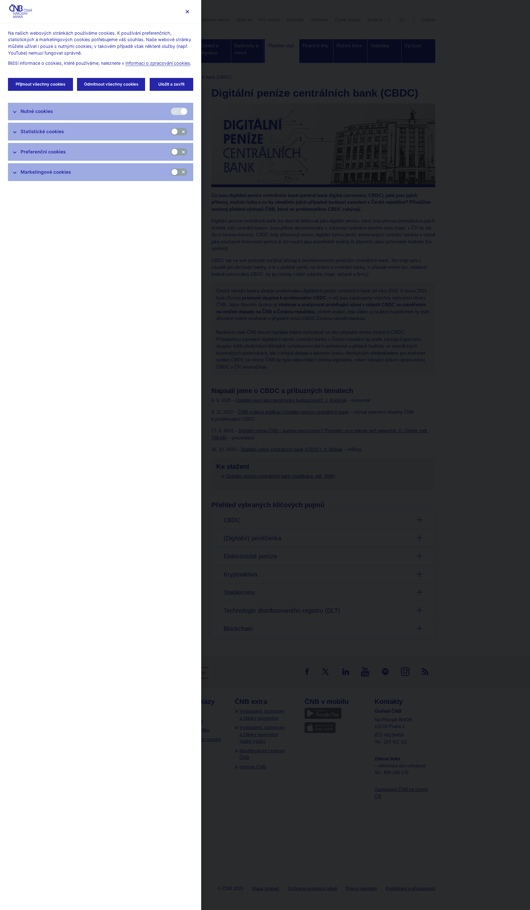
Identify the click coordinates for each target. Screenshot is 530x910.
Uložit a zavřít (171, 84)
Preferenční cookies (43, 152)
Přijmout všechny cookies (40, 84)
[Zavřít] (187, 11)
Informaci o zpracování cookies (157, 63)
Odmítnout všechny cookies (111, 84)
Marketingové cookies (46, 172)
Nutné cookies (37, 111)
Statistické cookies (42, 131)
